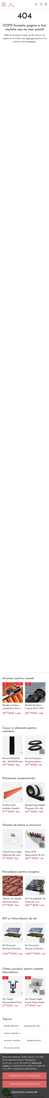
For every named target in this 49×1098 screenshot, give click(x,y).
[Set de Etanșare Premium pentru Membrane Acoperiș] (35, 745)
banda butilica (34, 1041)
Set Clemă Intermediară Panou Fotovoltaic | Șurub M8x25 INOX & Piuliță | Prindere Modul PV (12, 1001)
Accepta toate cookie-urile (24, 1076)
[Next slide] (41, 700)
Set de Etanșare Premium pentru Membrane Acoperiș (35, 760)
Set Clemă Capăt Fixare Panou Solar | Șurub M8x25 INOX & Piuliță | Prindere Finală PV (35, 1001)
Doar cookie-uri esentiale (24, 1084)
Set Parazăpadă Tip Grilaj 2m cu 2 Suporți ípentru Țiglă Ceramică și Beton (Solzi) (35, 901)
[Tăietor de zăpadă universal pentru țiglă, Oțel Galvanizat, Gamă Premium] (12, 886)
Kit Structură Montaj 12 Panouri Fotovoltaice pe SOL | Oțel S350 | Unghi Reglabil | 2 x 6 (12, 947)
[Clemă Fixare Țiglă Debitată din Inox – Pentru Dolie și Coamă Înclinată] (12, 839)
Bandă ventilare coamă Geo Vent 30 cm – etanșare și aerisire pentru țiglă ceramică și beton (12, 707)
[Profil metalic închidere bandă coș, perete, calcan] (12, 792)
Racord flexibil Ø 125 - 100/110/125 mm (12, 760)
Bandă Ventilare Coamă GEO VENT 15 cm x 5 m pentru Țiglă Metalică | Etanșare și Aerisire (35, 707)
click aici (30, 38)
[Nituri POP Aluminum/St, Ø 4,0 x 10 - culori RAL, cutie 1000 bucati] (35, 839)
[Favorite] (41, 4)
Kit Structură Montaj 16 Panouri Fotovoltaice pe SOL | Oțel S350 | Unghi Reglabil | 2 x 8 (35, 947)
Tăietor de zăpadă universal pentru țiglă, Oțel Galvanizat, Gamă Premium (11, 901)
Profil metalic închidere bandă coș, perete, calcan (11, 807)
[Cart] (46, 4)
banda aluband (11, 1026)
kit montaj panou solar (14, 1048)
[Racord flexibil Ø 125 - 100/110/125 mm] (12, 745)
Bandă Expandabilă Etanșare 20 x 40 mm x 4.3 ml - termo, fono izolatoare (35, 807)
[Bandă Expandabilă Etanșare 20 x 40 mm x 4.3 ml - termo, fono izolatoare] (35, 792)
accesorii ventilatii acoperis (16, 1041)
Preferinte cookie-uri (24, 1092)
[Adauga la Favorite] (21, 699)
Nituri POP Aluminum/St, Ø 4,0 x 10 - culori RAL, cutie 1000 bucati (34, 854)
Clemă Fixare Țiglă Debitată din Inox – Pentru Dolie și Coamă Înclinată (12, 854)
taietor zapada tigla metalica (18, 1033)
